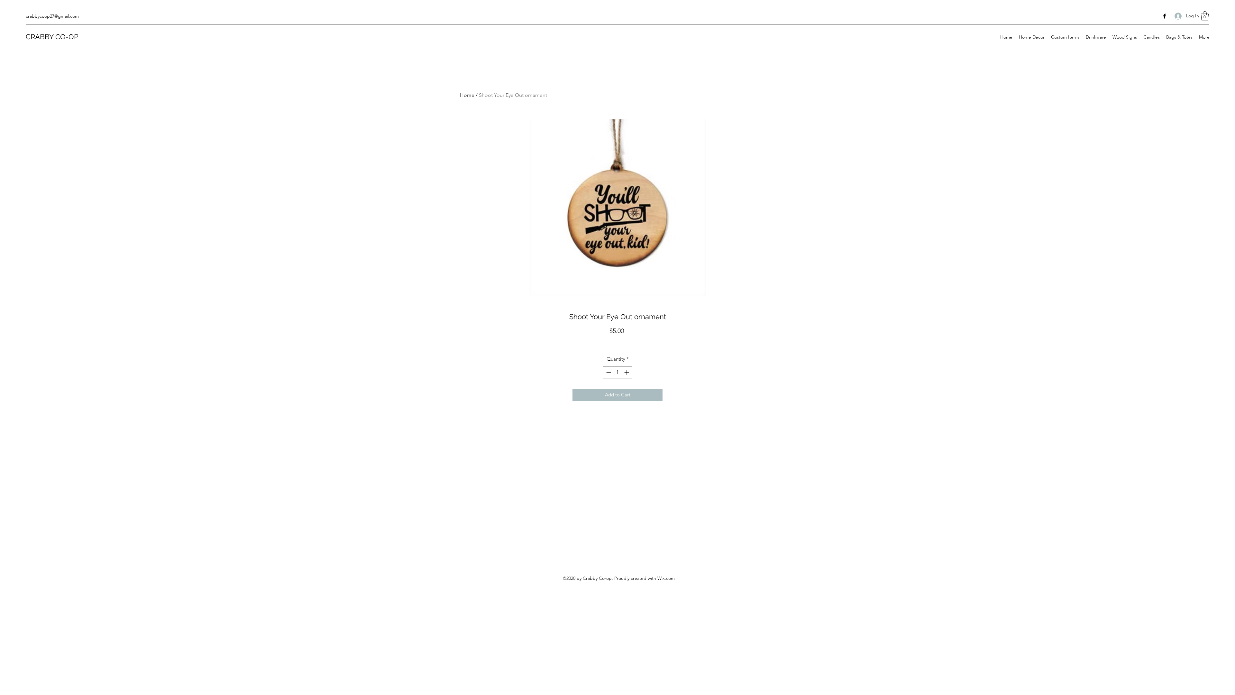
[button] (1205, 16)
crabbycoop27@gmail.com (52, 16)
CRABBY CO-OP (52, 36)
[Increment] (627, 372)
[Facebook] (1164, 16)
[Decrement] (608, 372)
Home (467, 95)
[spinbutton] (617, 372)
